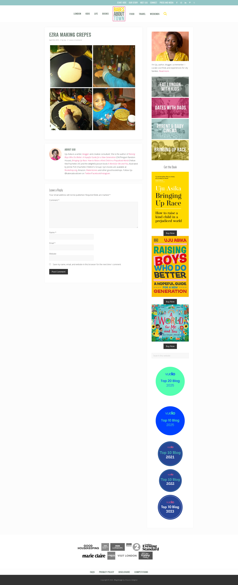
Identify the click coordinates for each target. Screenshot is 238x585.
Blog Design (118, 580)
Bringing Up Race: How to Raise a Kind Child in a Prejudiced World (100, 160)
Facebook (96, 173)
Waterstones (92, 170)
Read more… (164, 71)
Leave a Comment (75, 40)
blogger (85, 154)
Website (52, 253)
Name (52, 232)
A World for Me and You (118, 163)
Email (52, 243)
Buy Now (170, 233)
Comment (54, 200)
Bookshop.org (71, 170)
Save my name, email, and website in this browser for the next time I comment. (87, 264)
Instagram (105, 173)
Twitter (88, 173)
